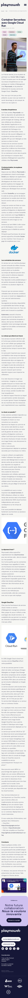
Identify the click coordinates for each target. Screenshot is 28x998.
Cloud (4, 32)
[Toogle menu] (25, 4)
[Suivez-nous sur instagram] (10, 948)
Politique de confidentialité (7, 971)
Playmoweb (8, 86)
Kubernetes (12, 34)
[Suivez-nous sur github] (18, 948)
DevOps (19, 32)
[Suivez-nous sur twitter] (14, 948)
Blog (6, 10)
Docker (4, 34)
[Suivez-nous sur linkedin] (2, 948)
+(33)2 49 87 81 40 (8, 944)
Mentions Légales (5, 970)
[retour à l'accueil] (10, 5)
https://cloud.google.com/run (10, 825)
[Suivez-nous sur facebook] (6, 948)
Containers (11, 32)
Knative (3, 804)
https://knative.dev (14, 828)
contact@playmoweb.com (11, 939)
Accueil (2, 10)
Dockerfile (11, 193)
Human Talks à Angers (18, 77)
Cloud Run (14, 91)
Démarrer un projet (14, 920)
